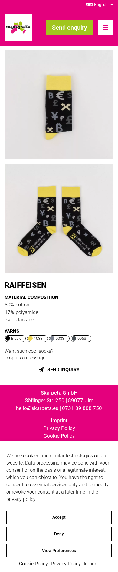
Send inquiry (63, 369)
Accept (59, 517)
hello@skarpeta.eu (37, 408)
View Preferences (59, 550)
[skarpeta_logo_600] (18, 16)
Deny (59, 533)
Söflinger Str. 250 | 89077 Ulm (59, 400)
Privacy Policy (66, 564)
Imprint (91, 564)
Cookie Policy (33, 564)
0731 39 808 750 (82, 408)
